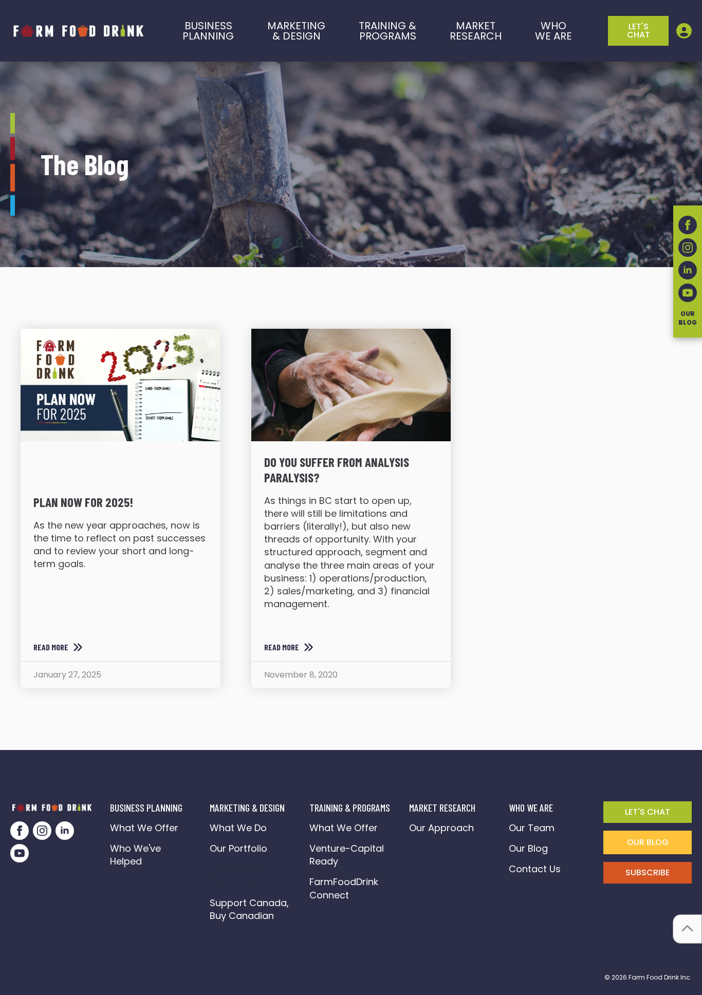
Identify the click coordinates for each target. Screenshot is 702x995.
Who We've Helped (135, 855)
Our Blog (528, 848)
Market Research (476, 30)
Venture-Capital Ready (346, 855)
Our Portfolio (238, 848)
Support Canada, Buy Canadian (250, 909)
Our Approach (441, 827)
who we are (553, 30)
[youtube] (19, 853)
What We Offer (144, 827)
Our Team (532, 827)
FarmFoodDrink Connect (346, 888)
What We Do (238, 827)
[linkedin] (65, 830)
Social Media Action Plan (239, 875)
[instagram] (42, 830)
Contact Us (535, 868)
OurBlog (687, 318)
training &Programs (387, 30)
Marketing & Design (296, 30)
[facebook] (19, 830)
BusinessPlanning (208, 30)
